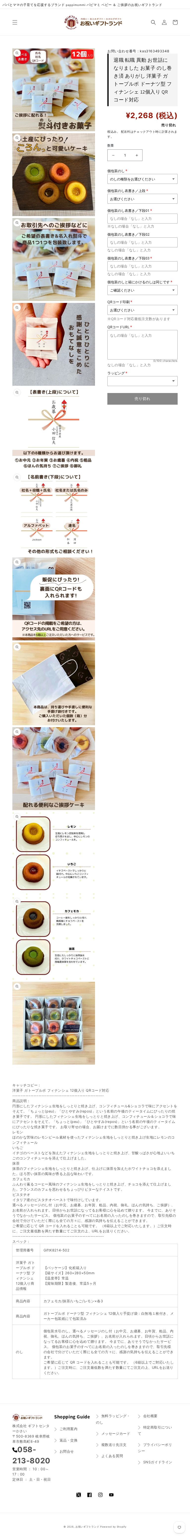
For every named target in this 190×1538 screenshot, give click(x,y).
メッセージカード (115, 1433)
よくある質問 (111, 1456)
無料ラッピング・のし (113, 1419)
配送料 (125, 131)
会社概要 (150, 1416)
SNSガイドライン (157, 1462)
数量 (110, 145)
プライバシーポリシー (155, 1447)
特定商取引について (155, 1430)
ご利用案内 (68, 1429)
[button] (14, 22)
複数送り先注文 (113, 1444)
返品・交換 (68, 1440)
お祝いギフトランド (87, 1526)
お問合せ (66, 1451)
